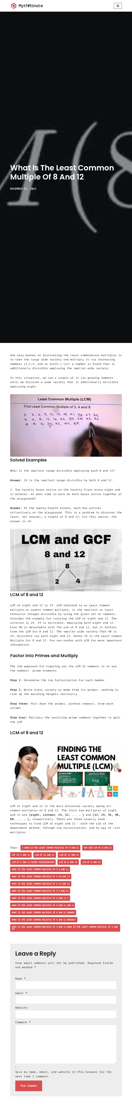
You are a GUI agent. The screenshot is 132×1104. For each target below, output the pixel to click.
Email (21, 993)
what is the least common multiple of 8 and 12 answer (43, 912)
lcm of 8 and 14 (68, 862)
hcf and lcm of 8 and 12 (98, 848)
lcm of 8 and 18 (91, 862)
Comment (23, 1022)
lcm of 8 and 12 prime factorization (33, 862)
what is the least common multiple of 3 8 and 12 (40, 869)
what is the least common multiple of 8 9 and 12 (40, 891)
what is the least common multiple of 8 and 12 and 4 (42, 905)
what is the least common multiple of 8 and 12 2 (40, 898)
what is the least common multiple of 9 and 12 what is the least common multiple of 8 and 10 (65, 928)
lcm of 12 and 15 (44, 855)
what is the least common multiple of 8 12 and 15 (41, 884)
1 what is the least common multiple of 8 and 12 (50, 848)
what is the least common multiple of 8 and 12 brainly (44, 919)
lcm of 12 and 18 (69, 855)
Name (20, 978)
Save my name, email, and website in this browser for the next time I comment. (63, 1074)
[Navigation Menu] (118, 6)
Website (21, 1007)
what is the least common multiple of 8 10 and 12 (41, 876)
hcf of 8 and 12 (21, 855)
